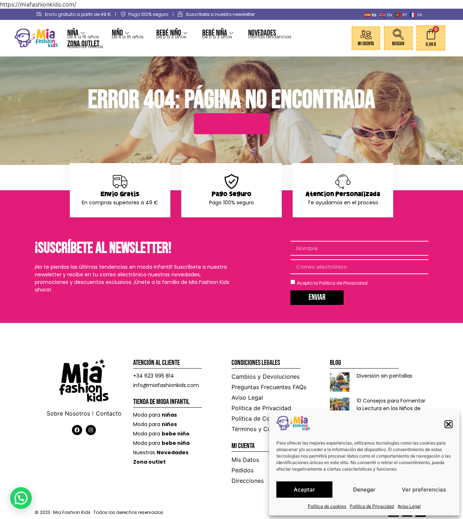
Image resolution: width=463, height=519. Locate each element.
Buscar (398, 44)
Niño (117, 33)
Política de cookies (327, 506)
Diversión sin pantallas (384, 375)
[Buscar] (398, 34)
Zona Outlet (83, 44)
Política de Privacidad (372, 506)
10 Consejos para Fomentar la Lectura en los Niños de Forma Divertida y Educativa (392, 408)
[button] (448, 424)
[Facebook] (77, 430)
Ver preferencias (424, 489)
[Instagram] (91, 430)
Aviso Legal (409, 506)
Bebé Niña (214, 33)
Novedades (262, 33)
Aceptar (304, 489)
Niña (72, 33)
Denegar (364, 489)
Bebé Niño (168, 33)
